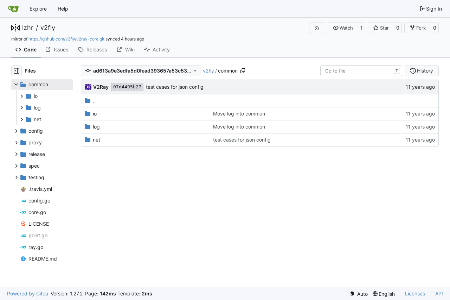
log (96, 127)
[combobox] (361, 70)
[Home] (13, 8)
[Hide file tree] (16, 70)
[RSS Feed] (317, 28)
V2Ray (101, 87)
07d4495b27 (127, 86)
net (96, 140)
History (425, 71)
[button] (343, 28)
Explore (38, 9)
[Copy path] (242, 70)
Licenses (415, 293)
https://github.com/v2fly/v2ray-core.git (66, 39)
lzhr (27, 27)
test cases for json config (175, 87)
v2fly (47, 27)
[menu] (358, 294)
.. (94, 101)
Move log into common (239, 114)
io (95, 114)
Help (63, 9)
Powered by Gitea (27, 293)
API (439, 293)
